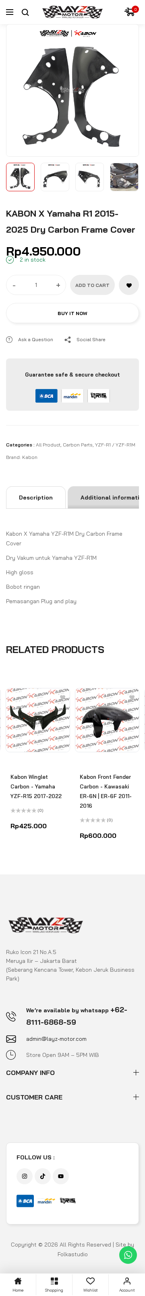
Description (36, 497)
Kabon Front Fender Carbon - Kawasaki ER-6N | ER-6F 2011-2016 (106, 791)
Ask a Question (35, 339)
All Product (48, 445)
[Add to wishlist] (129, 285)
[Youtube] (61, 1176)
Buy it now (72, 313)
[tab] (36, 497)
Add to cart (92, 285)
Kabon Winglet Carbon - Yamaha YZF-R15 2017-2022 (36, 786)
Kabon (29, 457)
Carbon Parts (78, 445)
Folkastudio (73, 1254)
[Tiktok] (43, 1176)
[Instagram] (25, 1176)
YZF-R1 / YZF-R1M (115, 445)
